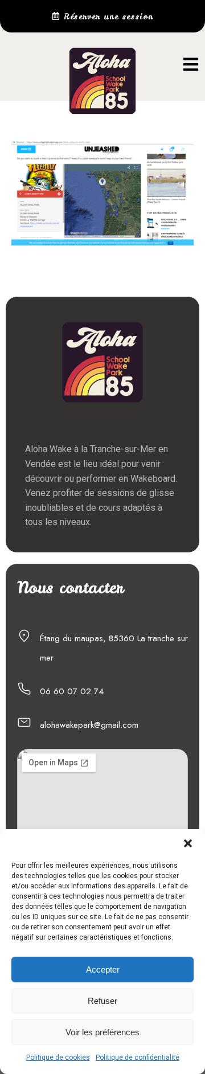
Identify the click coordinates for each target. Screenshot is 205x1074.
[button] (188, 843)
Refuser (102, 1001)
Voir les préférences (102, 1032)
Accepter (103, 969)
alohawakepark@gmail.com (89, 725)
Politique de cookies (58, 1057)
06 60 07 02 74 (72, 691)
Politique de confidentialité (137, 1057)
